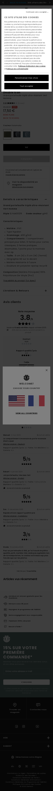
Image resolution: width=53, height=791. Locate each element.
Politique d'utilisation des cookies (32, 66)
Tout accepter (26, 86)
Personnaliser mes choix (26, 78)
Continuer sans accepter (36, 12)
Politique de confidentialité (17, 69)
